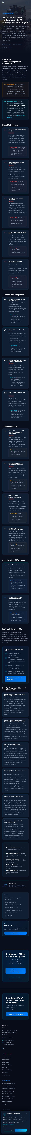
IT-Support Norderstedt (8, 1091)
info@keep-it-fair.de (9, 1040)
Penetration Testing (7, 1070)
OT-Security (5, 1072)
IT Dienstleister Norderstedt (9, 1083)
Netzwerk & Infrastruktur (8, 1098)
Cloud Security (6, 1075)
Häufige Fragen (8, 915)
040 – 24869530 (8, 1038)
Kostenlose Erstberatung (15, 971)
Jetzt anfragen (15, 933)
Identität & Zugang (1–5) (10, 902)
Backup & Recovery (7, 1101)
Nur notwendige (8, 1130)
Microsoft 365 (15, 977)
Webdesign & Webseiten (8, 1088)
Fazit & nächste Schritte (10, 913)
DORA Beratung (6, 1062)
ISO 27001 (4, 1067)
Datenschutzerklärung (8, 1124)
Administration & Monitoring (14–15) (13, 910)
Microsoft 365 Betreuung (8, 1096)
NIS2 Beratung (5, 1059)
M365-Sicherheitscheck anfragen (14, 678)
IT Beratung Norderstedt (8, 1086)
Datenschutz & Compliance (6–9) (13, 904)
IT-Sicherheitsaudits (7, 1057)
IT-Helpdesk (5, 1104)
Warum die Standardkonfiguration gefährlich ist (13, 898)
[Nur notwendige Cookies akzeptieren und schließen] (27, 1114)
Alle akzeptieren (21, 1130)
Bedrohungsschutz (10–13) (11, 907)
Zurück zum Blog (8, 9)
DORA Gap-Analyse (7, 1064)
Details (4, 1126)
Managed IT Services (7, 1093)
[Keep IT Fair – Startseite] (6, 3)
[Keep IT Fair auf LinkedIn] (3, 1048)
